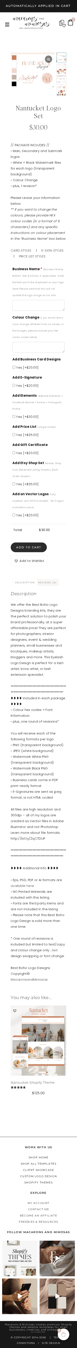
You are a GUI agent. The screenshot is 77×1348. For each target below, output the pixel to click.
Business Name (38, 282)
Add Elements (37, 402)
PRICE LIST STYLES (32, 256)
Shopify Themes (38, 1182)
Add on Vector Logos (38, 500)
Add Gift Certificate (30, 444)
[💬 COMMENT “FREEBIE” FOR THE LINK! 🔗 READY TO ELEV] (19, 1296)
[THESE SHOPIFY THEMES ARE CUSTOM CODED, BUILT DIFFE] (19, 1258)
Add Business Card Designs (36, 359)
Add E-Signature (27, 377)
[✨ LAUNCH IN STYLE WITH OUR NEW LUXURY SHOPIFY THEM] (57, 1258)
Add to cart (28, 547)
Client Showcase (38, 1170)
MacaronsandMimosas (29, 979)
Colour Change (38, 327)
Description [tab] (25, 582)
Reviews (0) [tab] (47, 582)
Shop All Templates (38, 1163)
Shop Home (38, 1157)
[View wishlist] (62, 23)
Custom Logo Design (38, 1176)
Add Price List (34, 426)
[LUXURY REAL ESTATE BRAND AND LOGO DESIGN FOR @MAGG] (57, 1296)
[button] (7, 25)
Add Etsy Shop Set (36, 469)
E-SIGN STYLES (52, 250)
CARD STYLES (21, 250)
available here (22, 885)
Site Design (51, 1343)
